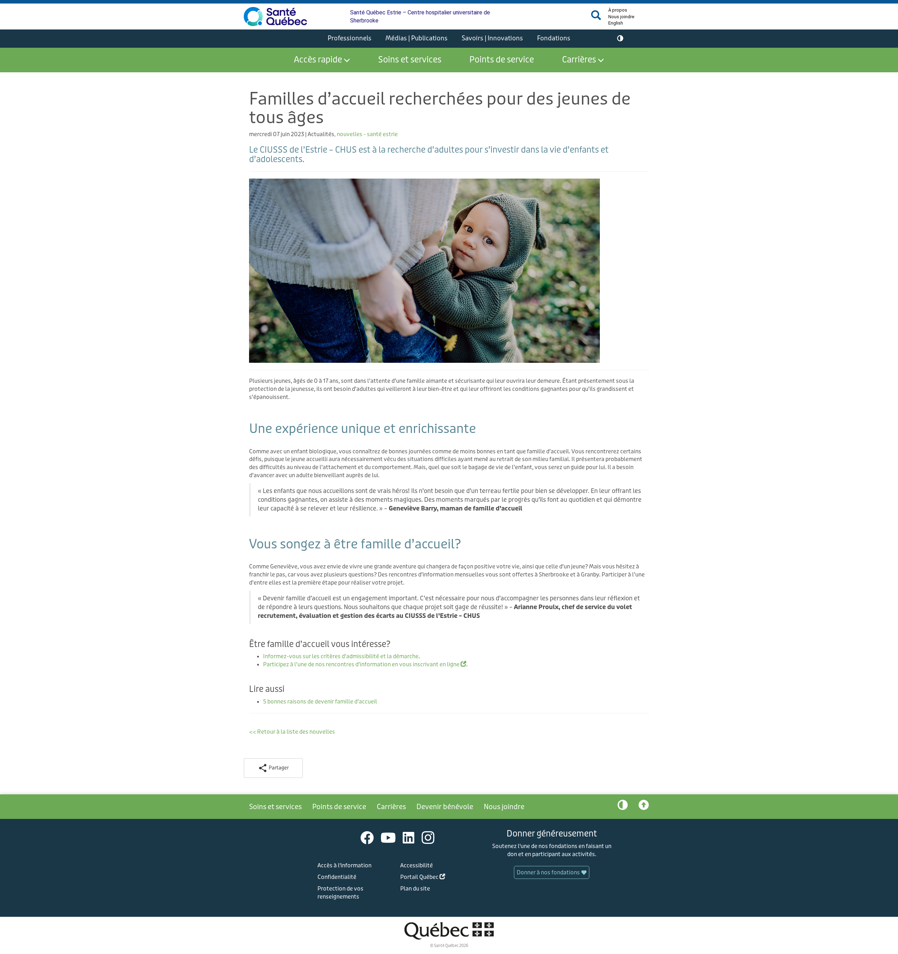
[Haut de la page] (643, 806)
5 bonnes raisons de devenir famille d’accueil (320, 701)
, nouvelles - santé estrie (366, 134)
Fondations (553, 38)
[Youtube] (388, 837)
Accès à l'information (344, 865)
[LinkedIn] (409, 837)
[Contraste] (620, 38)
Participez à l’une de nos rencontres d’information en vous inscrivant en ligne (364, 664)
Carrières (579, 59)
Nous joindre (621, 16)
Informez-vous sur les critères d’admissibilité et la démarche (340, 656)
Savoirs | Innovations (492, 38)
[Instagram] (428, 837)
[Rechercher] (596, 18)
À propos (617, 10)
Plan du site (415, 888)
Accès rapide (318, 59)
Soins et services (409, 59)
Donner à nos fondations (549, 872)
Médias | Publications (417, 38)
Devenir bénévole (444, 806)
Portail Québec (433, 878)
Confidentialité (336, 877)
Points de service (501, 59)
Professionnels (349, 38)
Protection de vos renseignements (340, 892)
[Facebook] (367, 837)
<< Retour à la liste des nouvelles (292, 731)
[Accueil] (275, 16)
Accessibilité (416, 865)
